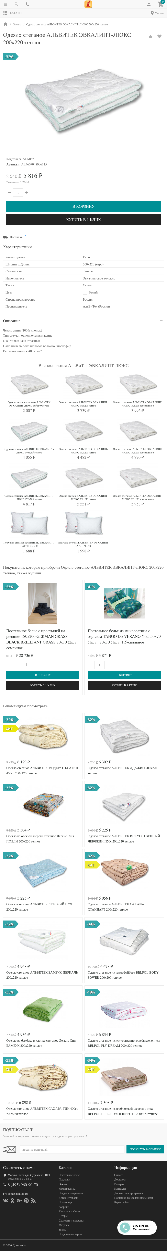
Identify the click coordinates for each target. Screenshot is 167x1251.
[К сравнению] (150, 36)
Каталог (16, 13)
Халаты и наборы (69, 1211)
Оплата (118, 1175)
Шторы (63, 1216)
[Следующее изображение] (76, 603)
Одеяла (63, 1184)
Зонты (62, 1229)
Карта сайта (121, 1202)
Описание (11, 320)
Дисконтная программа (128, 1193)
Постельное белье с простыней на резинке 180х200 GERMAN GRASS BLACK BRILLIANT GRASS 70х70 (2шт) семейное (42, 639)
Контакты (120, 1188)
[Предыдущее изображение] (8, 603)
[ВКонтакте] (5, 1200)
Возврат (119, 1184)
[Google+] (19, 1200)
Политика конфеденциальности (133, 1198)
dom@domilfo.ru (18, 1194)
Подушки (64, 1179)
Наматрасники (67, 1188)
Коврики (64, 1207)
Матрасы (64, 1225)
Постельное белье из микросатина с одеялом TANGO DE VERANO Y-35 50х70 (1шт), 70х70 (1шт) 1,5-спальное (124, 636)
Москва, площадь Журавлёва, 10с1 (29, 1175)
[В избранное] (159, 36)
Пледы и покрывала (71, 1193)
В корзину (83, 206)
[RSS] (33, 1200)
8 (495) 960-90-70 (23, 1184)
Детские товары (68, 1198)
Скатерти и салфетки (71, 1220)
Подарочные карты (70, 1234)
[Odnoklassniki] (12, 1200)
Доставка (119, 1179)
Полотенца (65, 1202)
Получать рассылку (145, 1149)
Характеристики (17, 246)
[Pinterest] (26, 1200)
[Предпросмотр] (42, 603)
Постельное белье (69, 1175)
